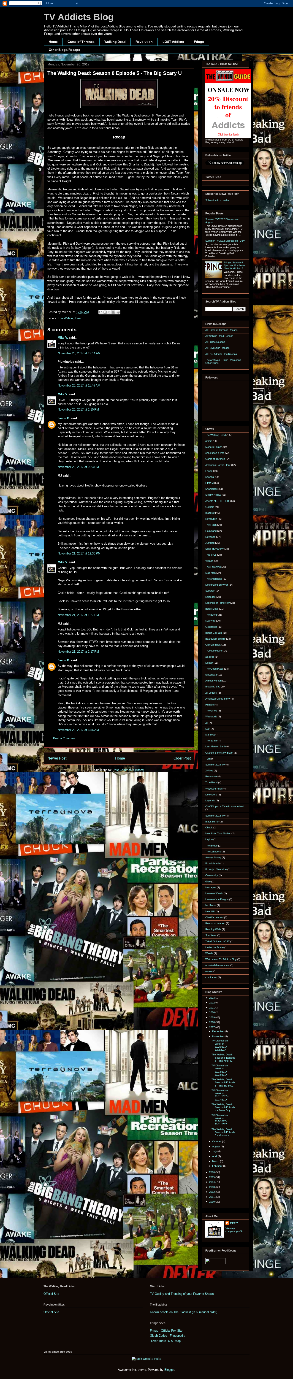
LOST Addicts (173, 41)
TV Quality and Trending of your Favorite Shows (182, 1293)
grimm (208, 441)
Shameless (211, 488)
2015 (212, 1177)
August (216, 1146)
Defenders (211, 794)
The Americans (213, 578)
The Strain (211, 740)
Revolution (144, 41)
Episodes (210, 596)
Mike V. (63, 337)
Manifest (210, 734)
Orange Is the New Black (219, 752)
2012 (212, 1191)
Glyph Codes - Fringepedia (167, 1335)
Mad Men (210, 572)
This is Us (211, 554)
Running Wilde (213, 929)
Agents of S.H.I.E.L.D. (217, 501)
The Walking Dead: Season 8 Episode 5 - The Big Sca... (223, 1082)
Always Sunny (213, 857)
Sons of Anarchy (214, 548)
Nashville (210, 620)
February (217, 1166)
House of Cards (214, 893)
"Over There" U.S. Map (165, 1341)
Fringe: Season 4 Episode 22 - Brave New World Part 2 (234, 265)
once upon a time (214, 453)
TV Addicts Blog (79, 17)
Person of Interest (215, 923)
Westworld (211, 716)
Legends (210, 800)
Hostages (210, 887)
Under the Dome (214, 947)
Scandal (209, 477)
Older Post (182, 758)
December (218, 1031)
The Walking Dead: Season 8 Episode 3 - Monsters (223, 1132)
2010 (212, 1201)
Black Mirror (212, 821)
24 (206, 722)
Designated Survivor (216, 584)
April (215, 1156)
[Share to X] (109, 312)
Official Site (51, 1293)
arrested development (217, 965)
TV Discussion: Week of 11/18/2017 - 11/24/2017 (220, 1070)
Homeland (211, 531)
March (216, 1161)
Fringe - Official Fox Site (166, 1330)
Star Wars (211, 935)
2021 (212, 1007)
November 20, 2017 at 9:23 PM (78, 467)
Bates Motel (211, 608)
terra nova (211, 674)
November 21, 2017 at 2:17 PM (78, 651)
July (214, 1151)
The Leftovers (213, 851)
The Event (211, 614)
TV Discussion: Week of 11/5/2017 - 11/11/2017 (220, 1120)
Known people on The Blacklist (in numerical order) (183, 1312)
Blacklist (209, 512)
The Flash (211, 524)
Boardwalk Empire (215, 638)
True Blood (211, 782)
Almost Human (213, 680)
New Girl (210, 911)
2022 (212, 1002)
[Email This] (100, 312)
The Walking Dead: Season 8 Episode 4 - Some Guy (223, 1107)
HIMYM (209, 482)
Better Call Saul (213, 632)
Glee (208, 881)
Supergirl (210, 590)
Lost (207, 728)
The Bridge (211, 845)
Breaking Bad (212, 686)
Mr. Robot (210, 905)
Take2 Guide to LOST (217, 941)
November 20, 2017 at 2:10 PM (78, 409)
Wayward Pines (214, 788)
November (218, 1036)
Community (211, 875)
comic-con (211, 977)
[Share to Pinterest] (118, 312)
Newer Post (56, 758)
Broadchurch (212, 863)
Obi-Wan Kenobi (214, 917)
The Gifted (211, 710)
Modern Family (213, 447)
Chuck (209, 827)
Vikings (209, 561)
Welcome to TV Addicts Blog (220, 959)
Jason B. (64, 418)
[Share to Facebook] (113, 312)
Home (53, 41)
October (217, 1141)
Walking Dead (115, 41)
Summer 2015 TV (215, 764)
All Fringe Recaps (215, 342)
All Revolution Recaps (217, 347)
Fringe (199, 41)
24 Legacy (211, 692)
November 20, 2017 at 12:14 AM (79, 353)
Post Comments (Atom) (128, 770)
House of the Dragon (216, 899)
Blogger (169, 1369)
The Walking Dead (70, 318)
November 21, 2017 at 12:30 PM (79, 553)
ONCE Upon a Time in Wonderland (224, 806)
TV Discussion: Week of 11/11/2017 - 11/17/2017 (220, 1095)
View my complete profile (234, 1230)
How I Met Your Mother (218, 833)
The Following (213, 566)
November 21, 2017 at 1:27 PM (78, 615)
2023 (212, 997)
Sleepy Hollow (213, 494)
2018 (212, 1022)
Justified (209, 542)
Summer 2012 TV (215, 815)
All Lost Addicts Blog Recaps (221, 354)
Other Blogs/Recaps (64, 49)
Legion (209, 839)
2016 (212, 1172)
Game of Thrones (81, 41)
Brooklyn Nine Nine (216, 869)
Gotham (209, 507)
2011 (212, 1196)
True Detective (213, 650)
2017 (212, 1027)
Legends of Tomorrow (217, 602)
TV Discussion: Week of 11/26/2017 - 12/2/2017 (220, 1045)
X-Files (209, 770)
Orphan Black (213, 644)
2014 (212, 1182)
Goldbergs (211, 626)
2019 (212, 1017)
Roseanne (211, 776)
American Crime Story (217, 698)
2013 (212, 1187)
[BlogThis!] (105, 312)
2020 (212, 1012)
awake (209, 971)
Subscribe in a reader (217, 200)
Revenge (210, 536)
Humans (210, 704)
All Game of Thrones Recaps (221, 330)
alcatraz (209, 656)
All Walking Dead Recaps (219, 336)
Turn (208, 758)
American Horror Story (218, 465)
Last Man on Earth (215, 746)
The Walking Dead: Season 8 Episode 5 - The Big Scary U (114, 73)
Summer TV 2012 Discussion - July (225, 240)
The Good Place (214, 668)
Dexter (209, 662)
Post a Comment (64, 738)
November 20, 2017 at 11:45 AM (79, 385)
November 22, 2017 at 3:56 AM (78, 730)
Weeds (209, 953)
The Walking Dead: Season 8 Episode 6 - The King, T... (223, 1057)
